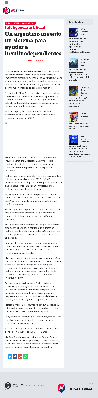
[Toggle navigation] (6, 2)
